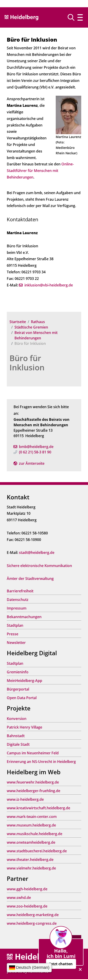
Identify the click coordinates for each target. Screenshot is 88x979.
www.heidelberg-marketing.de (33, 914)
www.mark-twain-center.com (32, 816)
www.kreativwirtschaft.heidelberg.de (38, 807)
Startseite (17, 321)
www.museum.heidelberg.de (31, 825)
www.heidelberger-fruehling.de (33, 790)
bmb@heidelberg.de (36, 446)
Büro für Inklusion (26, 362)
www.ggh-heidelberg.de (27, 888)
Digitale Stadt (18, 744)
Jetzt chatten (61, 963)
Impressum (16, 608)
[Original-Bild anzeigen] (68, 114)
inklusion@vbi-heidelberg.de (48, 285)
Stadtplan (15, 625)
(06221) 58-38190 (35, 452)
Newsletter (16, 642)
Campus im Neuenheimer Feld (33, 752)
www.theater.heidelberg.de (30, 859)
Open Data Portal (22, 697)
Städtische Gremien (31, 327)
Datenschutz (17, 599)
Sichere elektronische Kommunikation (39, 565)
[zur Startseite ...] (31, 957)
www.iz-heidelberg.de (25, 799)
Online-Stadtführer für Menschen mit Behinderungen (40, 171)
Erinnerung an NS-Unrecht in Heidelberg (41, 761)
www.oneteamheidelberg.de (31, 842)
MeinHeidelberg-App (24, 680)
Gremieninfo (17, 671)
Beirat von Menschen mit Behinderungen (36, 335)
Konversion (16, 718)
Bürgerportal (18, 689)
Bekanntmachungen (24, 616)
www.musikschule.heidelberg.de (34, 833)
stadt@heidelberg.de (36, 552)
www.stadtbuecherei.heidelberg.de (37, 850)
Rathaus (38, 321)
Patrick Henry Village (24, 727)
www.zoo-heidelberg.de (27, 906)
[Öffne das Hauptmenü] (80, 17)
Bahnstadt (16, 735)
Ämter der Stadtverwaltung (30, 578)
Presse (12, 633)
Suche (73, 17)
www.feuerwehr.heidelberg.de (33, 782)
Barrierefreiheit (20, 590)
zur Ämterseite (31, 463)
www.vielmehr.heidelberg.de (31, 868)
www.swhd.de (19, 897)
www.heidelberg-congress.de (32, 923)
